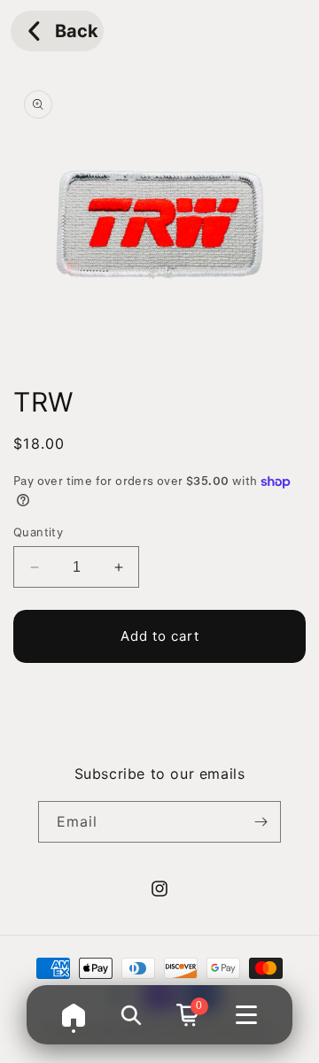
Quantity (38, 532)
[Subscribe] (260, 822)
